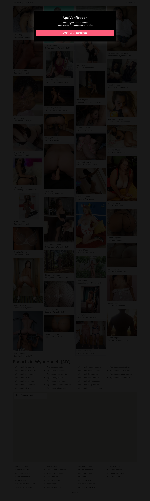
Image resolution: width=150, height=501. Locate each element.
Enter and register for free (75, 33)
